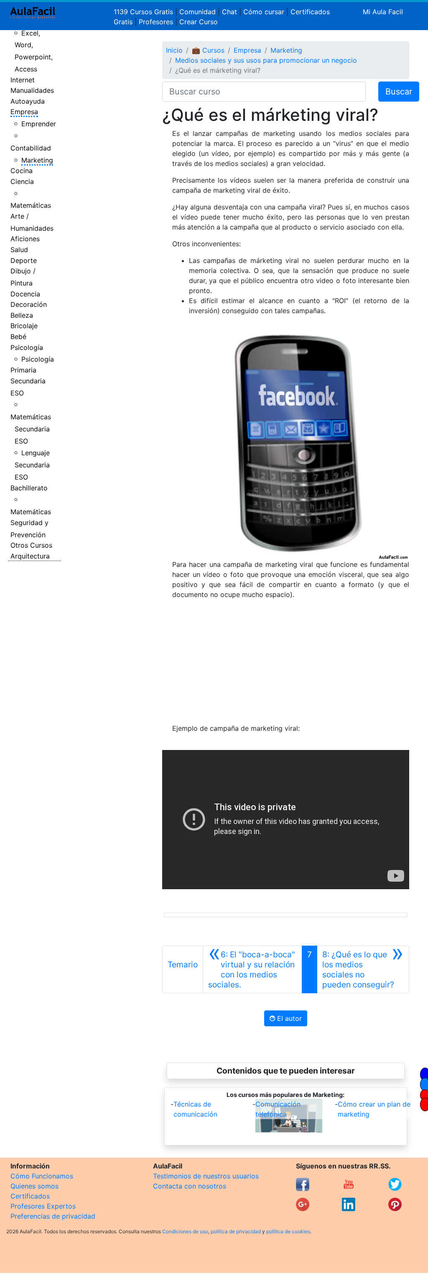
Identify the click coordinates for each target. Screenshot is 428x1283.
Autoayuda (27, 101)
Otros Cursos (31, 545)
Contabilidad (30, 148)
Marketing (37, 160)
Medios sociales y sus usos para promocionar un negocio (266, 60)
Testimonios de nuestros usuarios (206, 1176)
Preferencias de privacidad (52, 1216)
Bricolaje (24, 325)
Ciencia (22, 181)
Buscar (398, 92)
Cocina (21, 170)
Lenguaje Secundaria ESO (32, 465)
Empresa (24, 111)
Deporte (23, 260)
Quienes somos (34, 1186)
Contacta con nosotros (189, 1186)
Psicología (26, 347)
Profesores (156, 22)
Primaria (23, 370)
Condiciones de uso (185, 1231)
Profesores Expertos (43, 1206)
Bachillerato (29, 488)
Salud (19, 249)
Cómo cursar (263, 12)
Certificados (30, 1196)
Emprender (38, 124)
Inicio (174, 50)
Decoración (28, 304)
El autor (288, 1018)
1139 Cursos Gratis (144, 12)
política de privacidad (236, 1231)
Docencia (25, 294)
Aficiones (25, 239)
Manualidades (32, 90)
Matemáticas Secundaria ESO (30, 429)
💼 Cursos (208, 50)
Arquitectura (30, 556)
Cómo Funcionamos (41, 1176)
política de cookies (288, 1231)
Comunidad (197, 12)
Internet (22, 80)
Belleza (21, 315)
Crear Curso (198, 22)
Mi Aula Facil (383, 12)
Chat (229, 12)
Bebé (18, 336)
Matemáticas (30, 205)
